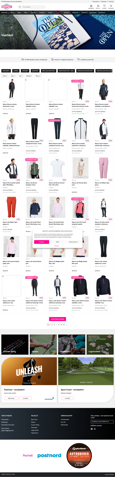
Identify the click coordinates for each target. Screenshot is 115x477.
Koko (12, 76)
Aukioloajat (104, 1)
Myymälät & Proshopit (7, 425)
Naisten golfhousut (54, 148)
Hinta (4, 76)
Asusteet (66, 12)
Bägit (19, 12)
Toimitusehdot (65, 419)
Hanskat (33, 12)
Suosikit (104, 8)
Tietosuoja (56, 245)
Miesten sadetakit (31, 109)
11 (58, 324)
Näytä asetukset (73, 242)
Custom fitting (35, 425)
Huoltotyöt (34, 427)
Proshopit (111, 1)
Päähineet (75, 12)
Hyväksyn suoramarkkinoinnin (100, 421)
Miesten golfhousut (104, 71)
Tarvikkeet (42, 12)
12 (61, 324)
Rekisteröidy (64, 425)
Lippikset (25, 71)
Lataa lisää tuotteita (57, 319)
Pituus (37, 76)
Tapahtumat (101, 12)
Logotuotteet (92, 12)
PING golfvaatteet (48, 71)
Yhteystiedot (95, 1)
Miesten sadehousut (8, 109)
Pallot (25, 12)
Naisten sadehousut (100, 266)
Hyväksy (41, 242)
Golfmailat (4, 12)
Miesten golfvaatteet (85, 71)
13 (63, 324)
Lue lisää (25, 398)
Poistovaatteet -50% (66, 71)
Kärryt (12, 12)
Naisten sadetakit (7, 148)
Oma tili (98, 8)
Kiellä (57, 242)
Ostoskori (111, 8)
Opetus (33, 422)
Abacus (5, 101)
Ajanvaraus (91, 8)
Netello (112, 474)
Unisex (16, 71)
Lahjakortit (84, 12)
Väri (20, 76)
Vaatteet (58, 12)
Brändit (28, 76)
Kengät (50, 12)
